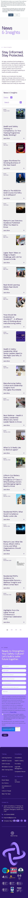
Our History (5, 783)
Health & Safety (19, 760)
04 (20, 630)
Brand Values (5, 780)
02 (11, 630)
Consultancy (18, 757)
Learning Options (7, 757)
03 (16, 630)
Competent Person (20, 771)
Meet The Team (6, 794)
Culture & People (6, 791)
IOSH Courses (6, 763)
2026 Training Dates (7, 769)
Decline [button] (17, 14)
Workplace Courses (7, 766)
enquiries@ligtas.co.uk (10, 817)
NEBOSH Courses (7, 760)
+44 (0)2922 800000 (9, 814)
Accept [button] (11, 14)
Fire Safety (18, 763)
